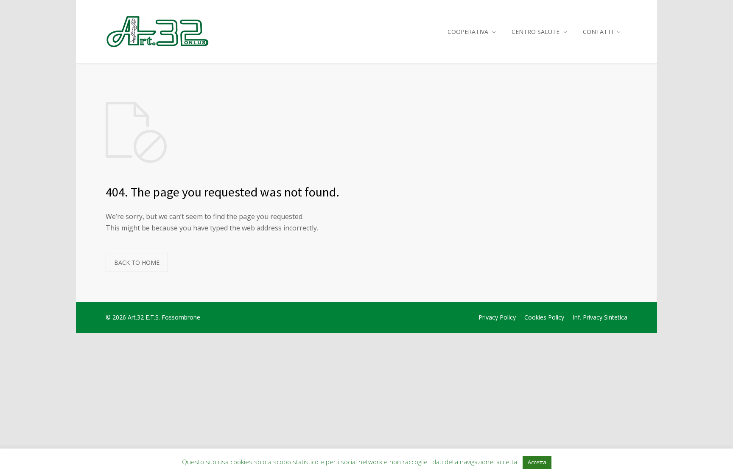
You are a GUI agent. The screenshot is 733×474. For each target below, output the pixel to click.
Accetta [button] (537, 462)
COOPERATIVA (468, 32)
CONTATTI (598, 32)
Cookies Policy (544, 317)
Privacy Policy (497, 317)
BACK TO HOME (136, 262)
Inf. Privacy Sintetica (600, 317)
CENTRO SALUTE (536, 32)
